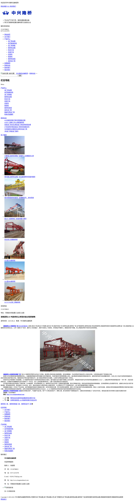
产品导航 (4, 424)
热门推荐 (4, 135)
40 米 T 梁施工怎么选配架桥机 (14, 122)
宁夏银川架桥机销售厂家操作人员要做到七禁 (19, 156)
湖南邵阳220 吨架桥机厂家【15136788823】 (15, 326)
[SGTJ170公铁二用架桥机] (14, 300)
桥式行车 (11, 50)
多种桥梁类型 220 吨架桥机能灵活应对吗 (23, 400)
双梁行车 (11, 52)
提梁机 (10, 56)
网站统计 (4, 499)
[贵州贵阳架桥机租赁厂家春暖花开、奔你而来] (14, 195)
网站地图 (4, 6)
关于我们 (7, 37)
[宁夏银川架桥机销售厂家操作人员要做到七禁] (14, 154)
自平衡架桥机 (12, 43)
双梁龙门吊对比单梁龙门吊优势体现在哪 (17, 124)
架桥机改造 (11, 59)
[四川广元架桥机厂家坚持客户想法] (14, 216)
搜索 (20, 75)
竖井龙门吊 (11, 61)
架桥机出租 (11, 48)
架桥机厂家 (4, 404)
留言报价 (7, 70)
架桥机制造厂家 (15, 404)
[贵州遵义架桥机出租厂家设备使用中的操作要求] (14, 174)
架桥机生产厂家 (26, 404)
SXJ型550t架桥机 (9, 260)
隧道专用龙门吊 (9, 112)
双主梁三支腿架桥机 (11, 239)
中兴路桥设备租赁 (22, 73)
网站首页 (7, 34)
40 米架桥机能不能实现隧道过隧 (14, 120)
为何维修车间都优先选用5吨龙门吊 (15, 129)
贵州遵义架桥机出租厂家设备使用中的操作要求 (19, 177)
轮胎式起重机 (8, 114)
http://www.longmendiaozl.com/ (15, 394)
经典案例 (7, 63)
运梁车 (10, 54)
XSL (8, 6)
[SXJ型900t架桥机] (14, 279)
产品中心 (7, 39)
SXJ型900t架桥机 (9, 281)
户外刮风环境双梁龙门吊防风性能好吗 (16, 127)
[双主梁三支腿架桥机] (14, 237)
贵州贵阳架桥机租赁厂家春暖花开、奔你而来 (19, 198)
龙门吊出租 (11, 41)
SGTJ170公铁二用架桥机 (12, 302)
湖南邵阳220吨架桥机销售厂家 (12, 374)
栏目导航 (4, 407)
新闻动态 (7, 65)
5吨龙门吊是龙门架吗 (11, 131)
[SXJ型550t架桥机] (14, 258)
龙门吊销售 (11, 45)
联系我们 (13, 6)
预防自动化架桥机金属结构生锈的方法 (22, 398)
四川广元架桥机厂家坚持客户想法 (15, 218)
